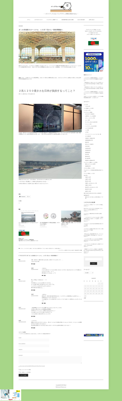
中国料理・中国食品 (89, 138)
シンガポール (86, 110)
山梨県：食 (87, 179)
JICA (21, 240)
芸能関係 (87, 166)
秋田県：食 (87, 191)
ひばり (23, 238)
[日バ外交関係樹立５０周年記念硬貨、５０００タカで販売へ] (50, 216)
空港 (31, 240)
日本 (84, 175)
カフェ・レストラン (89, 118)
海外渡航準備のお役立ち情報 (68, 19)
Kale (57, 387)
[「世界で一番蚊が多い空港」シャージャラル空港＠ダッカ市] (71, 216)
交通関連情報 (31, 239)
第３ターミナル (35, 240)
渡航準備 (85, 195)
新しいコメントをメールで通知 (25, 369)
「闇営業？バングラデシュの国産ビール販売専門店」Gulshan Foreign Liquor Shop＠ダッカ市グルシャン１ (93, 250)
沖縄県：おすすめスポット (90, 183)
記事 (19, 77)
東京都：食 (87, 181)
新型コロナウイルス (89, 164)
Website (20, 349)
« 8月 (85, 298)
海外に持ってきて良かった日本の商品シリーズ (94, 197)
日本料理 (87, 148)
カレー (86, 120)
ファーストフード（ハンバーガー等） (92, 134)
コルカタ (87, 106)
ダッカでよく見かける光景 (90, 122)
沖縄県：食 (87, 185)
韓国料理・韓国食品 (89, 160)
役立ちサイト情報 (88, 144)
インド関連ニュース (87, 108)
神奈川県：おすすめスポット (90, 187)
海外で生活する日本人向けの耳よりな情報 (92, 193)
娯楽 (86, 142)
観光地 (86, 156)
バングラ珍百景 (88, 128)
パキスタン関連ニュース (88, 168)
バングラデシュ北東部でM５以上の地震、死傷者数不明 (69, 250)
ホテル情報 (87, 136)
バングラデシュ (26, 239)
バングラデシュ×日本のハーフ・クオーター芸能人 (93, 204)
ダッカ (23, 240)
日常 (86, 146)
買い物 (86, 158)
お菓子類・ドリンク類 (89, 116)
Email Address (22, 343)
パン (86, 130)
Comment (21, 355)
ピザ (86, 132)
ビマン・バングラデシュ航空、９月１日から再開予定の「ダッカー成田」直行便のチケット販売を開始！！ (41, 248)
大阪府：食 (87, 177)
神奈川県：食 (87, 189)
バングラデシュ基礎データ (52, 19)
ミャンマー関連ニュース (88, 173)
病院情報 (87, 152)
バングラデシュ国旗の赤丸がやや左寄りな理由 (93, 213)
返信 (34, 263)
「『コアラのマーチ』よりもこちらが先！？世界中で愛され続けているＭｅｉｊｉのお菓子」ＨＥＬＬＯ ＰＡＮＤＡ (93, 218)
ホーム (29, 19)
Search (93, 263)
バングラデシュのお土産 (90, 126)
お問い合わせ (91, 19)
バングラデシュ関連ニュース (89, 162)
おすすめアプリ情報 (89, 114)
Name (20, 337)
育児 (86, 154)
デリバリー (87, 124)
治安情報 (87, 150)
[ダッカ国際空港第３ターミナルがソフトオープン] (28, 216)
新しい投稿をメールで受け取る (25, 372)
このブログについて (38, 19)
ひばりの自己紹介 (81, 19)
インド (85, 104)
